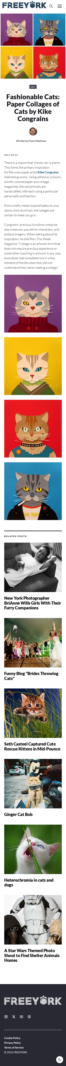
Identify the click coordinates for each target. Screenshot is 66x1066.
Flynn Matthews (37, 140)
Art (33, 87)
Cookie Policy (12, 1038)
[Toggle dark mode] (59, 1059)
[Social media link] (6, 1017)
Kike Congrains (48, 172)
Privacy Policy (12, 1042)
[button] (51, 6)
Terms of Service (14, 1047)
